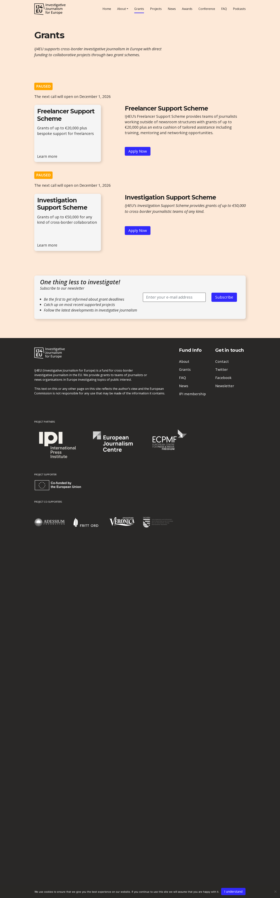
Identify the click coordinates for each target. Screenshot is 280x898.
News (172, 9)
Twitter (221, 369)
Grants (139, 9)
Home (106, 9)
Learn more (47, 156)
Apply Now (137, 151)
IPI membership (192, 393)
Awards (187, 9)
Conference (206, 9)
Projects (156, 9)
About (121, 9)
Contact (222, 361)
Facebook (223, 377)
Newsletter (224, 385)
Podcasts (239, 9)
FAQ (224, 9)
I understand (233, 891)
